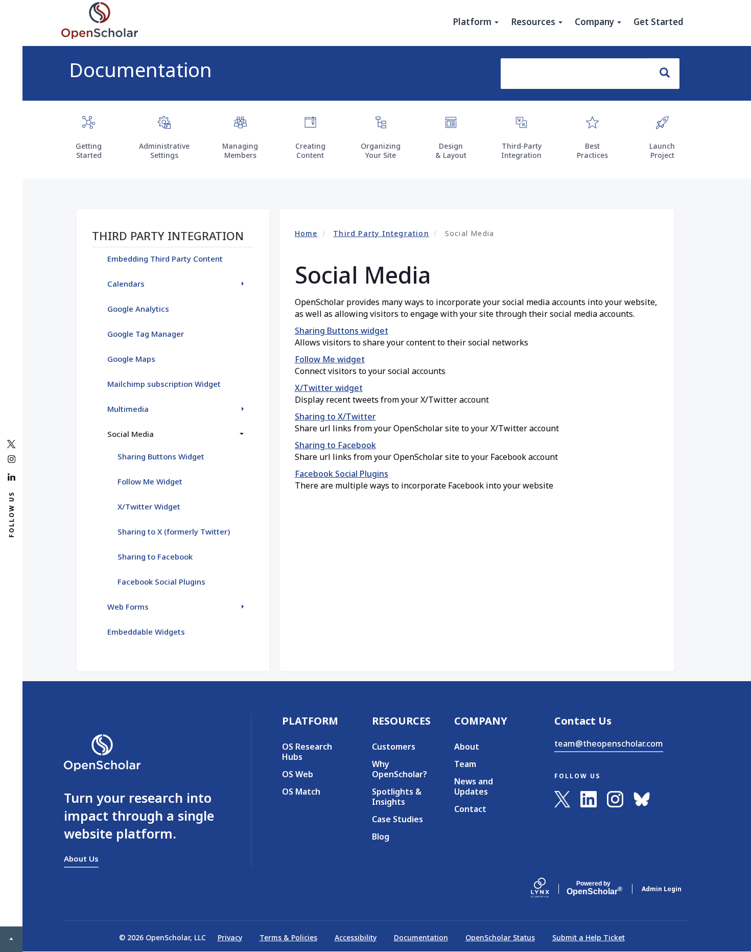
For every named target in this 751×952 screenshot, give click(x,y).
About (466, 746)
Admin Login (662, 889)
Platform (473, 22)
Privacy (230, 937)
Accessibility (356, 937)
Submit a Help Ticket (588, 937)
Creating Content (310, 150)
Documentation (140, 69)
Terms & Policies (288, 937)
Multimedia (128, 409)
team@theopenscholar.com (608, 743)
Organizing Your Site (381, 150)
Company (595, 22)
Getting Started (89, 150)
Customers (393, 746)
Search (665, 73)
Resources (534, 22)
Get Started (658, 22)
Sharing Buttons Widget (161, 456)
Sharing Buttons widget (341, 330)
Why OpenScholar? (398, 769)
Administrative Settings (164, 150)
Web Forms (128, 606)
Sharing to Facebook (335, 445)
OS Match (301, 791)
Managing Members (240, 150)
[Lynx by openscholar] (549, 888)
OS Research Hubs (307, 751)
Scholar (593, 888)
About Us (81, 858)
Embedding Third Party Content (165, 258)
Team (465, 764)
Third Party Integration (381, 233)
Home (306, 233)
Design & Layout (450, 150)
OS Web (297, 774)
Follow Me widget (330, 359)
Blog (380, 836)
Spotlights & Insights (396, 796)
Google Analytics (138, 309)
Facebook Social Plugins (341, 473)
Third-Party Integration (521, 150)
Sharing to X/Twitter (335, 416)
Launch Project (662, 150)
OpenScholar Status (500, 937)
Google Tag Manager (145, 334)
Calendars (126, 283)
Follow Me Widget (150, 481)
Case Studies (397, 819)
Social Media (130, 434)
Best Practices (592, 150)
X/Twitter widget (329, 387)
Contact (470, 809)
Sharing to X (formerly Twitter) (174, 531)
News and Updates (473, 786)
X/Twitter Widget (149, 506)
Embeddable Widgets (146, 631)
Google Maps (131, 359)
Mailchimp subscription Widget (164, 384)
